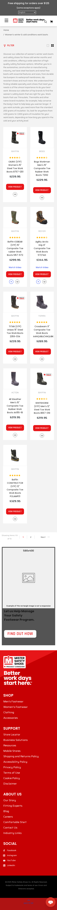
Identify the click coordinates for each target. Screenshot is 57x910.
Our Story (9, 800)
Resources (9, 745)
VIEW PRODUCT (15, 186)
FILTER (10, 45)
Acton (15, 392)
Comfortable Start (15, 822)
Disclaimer (10, 783)
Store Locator (11, 734)
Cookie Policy (11, 778)
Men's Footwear (13, 701)
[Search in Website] (45, 21)
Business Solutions (15, 740)
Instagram (12, 855)
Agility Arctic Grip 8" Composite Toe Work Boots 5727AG (42, 248)
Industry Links (12, 833)
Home (6, 30)
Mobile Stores (12, 751)
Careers (8, 817)
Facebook (11, 850)
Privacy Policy (12, 767)
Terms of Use (11, 773)
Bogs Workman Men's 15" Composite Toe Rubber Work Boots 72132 (42, 168)
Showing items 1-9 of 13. (9, 537)
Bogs (42, 151)
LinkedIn (11, 865)
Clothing (8, 712)
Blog (6, 811)
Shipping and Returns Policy (21, 756)
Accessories (10, 718)
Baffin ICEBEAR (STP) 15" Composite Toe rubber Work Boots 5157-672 (15, 248)
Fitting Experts (12, 806)
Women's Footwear (15, 707)
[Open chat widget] (50, 902)
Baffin (15, 151)
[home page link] (29, 20)
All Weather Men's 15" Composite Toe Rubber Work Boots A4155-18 (15, 406)
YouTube (11, 860)
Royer (42, 231)
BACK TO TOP (28, 903)
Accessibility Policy (15, 762)
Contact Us (10, 827)
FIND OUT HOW (20, 633)
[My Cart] (51, 21)
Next (43, 537)
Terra (42, 315)
